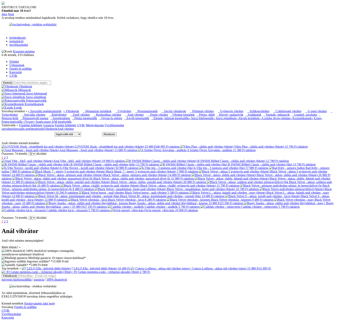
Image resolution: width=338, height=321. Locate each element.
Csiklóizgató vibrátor (287, 111)
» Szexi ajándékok (224, 118)
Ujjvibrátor (123, 111)
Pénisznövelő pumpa (34, 118)
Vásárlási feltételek (30, 125)
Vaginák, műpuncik (276, 114)
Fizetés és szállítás (20, 68)
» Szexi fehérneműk (201, 118)
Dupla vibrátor (158, 114)
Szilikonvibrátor (258, 111)
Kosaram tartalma (24, 51)
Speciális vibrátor (33, 114)
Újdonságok (16, 65)
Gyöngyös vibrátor (230, 111)
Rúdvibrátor (58, 114)
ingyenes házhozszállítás (17, 279)
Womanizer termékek (97, 111)
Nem (11, 14)
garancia (39, 279)
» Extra (316, 118)
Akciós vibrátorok (174, 111)
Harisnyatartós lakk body (39, 303)
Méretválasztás (95, 125)
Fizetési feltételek (65, 125)
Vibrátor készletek (182, 114)
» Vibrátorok (71, 111)
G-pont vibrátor (316, 111)
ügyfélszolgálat (18, 44)
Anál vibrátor (134, 114)
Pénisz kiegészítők (84, 118)
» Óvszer (27, 121)
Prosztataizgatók (146, 111)
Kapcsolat (15, 72)
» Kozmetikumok (301, 118)
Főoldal (14, 61)
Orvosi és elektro (110, 118)
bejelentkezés (17, 37)
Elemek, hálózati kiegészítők (170, 118)
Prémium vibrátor (202, 111)
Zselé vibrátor (80, 114)
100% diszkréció (56, 279)
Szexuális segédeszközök (28, 128)
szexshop (7, 128)
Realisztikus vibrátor (107, 114)
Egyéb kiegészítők (136, 118)
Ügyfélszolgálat (114, 125)
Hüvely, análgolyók (230, 114)
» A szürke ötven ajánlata (274, 118)
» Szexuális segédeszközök (44, 111)
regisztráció (16, 41)
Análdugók (253, 114)
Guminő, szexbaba (304, 114)
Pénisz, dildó (206, 114)
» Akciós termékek (247, 118)
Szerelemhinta (60, 118)
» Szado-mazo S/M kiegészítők (52, 121)
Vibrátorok (50, 128)
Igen (4, 14)
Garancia (48, 125)
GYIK (13, 75)
